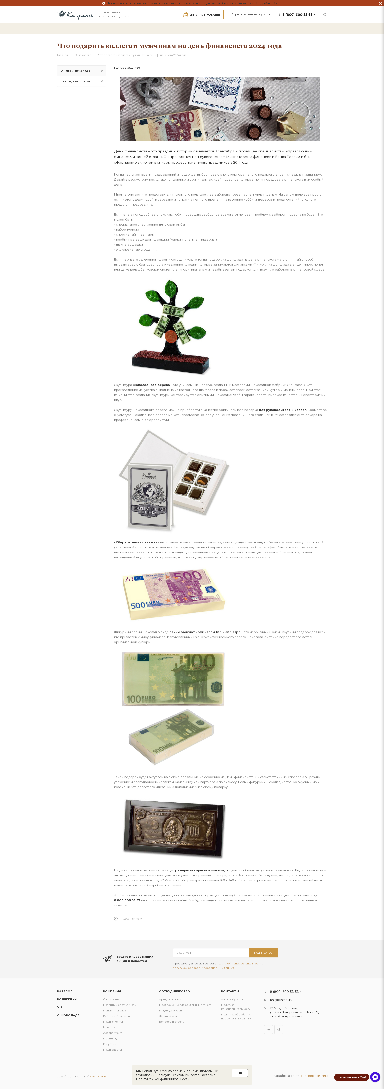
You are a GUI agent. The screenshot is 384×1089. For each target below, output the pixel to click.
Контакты (230, 991)
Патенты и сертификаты (119, 1004)
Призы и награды (114, 1010)
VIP (59, 1007)
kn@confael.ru (281, 1000)
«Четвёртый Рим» (315, 1076)
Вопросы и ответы (171, 1021)
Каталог (64, 991)
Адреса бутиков (232, 999)
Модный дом (111, 1038)
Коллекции (67, 999)
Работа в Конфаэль (116, 1016)
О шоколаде (68, 1015)
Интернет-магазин (205, 14)
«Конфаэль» (98, 1076)
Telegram (278, 1029)
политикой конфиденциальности (239, 963)
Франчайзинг (168, 1016)
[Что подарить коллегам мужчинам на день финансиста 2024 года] (220, 109)
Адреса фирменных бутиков (251, 14)
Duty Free (109, 1044)
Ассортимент (112, 1032)
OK (239, 1073)
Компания (112, 991)
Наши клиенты (113, 1021)
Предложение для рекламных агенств (185, 1004)
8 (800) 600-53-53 (297, 15)
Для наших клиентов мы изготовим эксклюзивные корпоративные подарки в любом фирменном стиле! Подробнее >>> (192, 3)
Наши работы (112, 1049)
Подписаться (264, 952)
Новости (109, 1027)
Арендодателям (170, 999)
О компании (111, 999)
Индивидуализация (172, 1010)
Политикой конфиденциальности (162, 1079)
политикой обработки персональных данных (203, 967)
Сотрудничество (174, 991)
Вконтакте (268, 1029)
